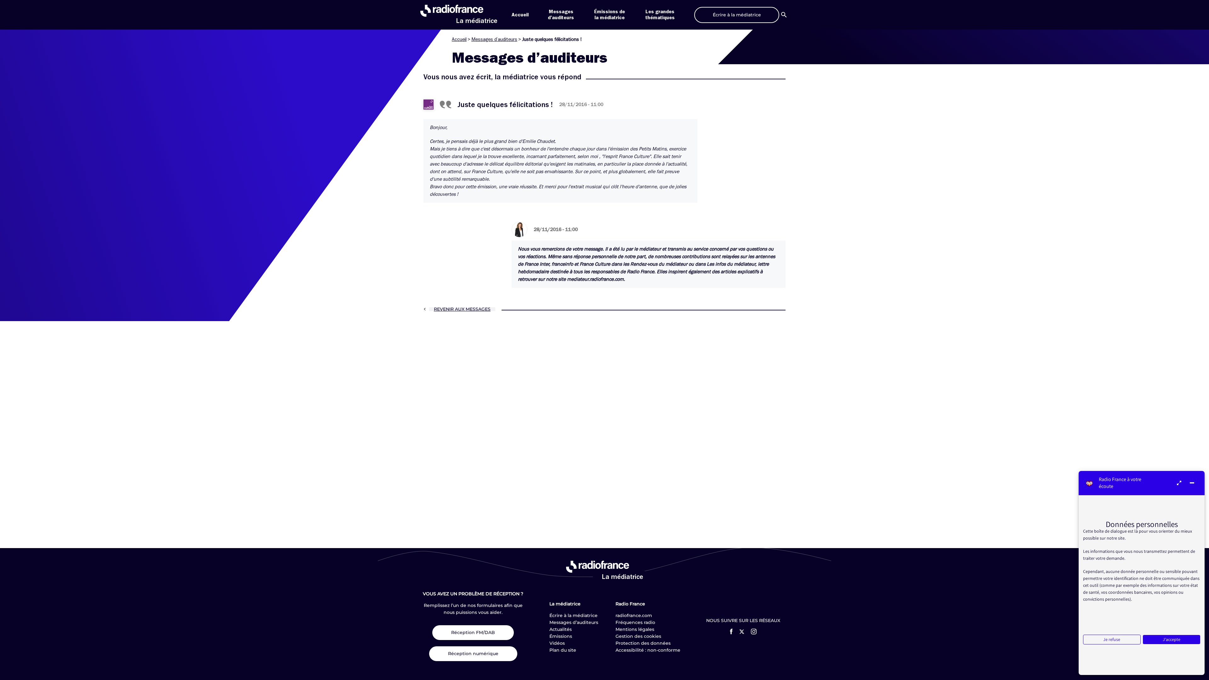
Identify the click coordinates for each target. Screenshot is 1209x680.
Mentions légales (635, 629)
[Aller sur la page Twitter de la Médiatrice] (742, 631)
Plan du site (562, 650)
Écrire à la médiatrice (573, 615)
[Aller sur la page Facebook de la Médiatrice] (731, 631)
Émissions (560, 636)
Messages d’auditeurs (494, 39)
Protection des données (643, 643)
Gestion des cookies (638, 636)
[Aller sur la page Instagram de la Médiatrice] (754, 631)
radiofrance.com (634, 615)
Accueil (520, 14)
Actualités (560, 629)
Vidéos (557, 643)
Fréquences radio (635, 622)
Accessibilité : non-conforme (648, 650)
